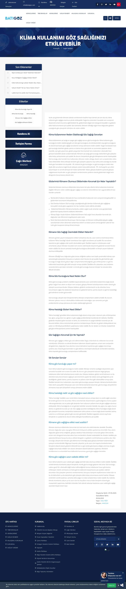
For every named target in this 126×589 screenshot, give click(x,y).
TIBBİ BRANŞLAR (42, 13)
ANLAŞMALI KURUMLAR (78, 13)
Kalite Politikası (42, 551)
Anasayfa (56, 48)
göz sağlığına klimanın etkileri (23, 122)
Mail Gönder (70, 544)
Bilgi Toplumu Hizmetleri (45, 572)
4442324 (52, 5)
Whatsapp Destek (72, 533)
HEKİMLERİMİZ (53, 13)
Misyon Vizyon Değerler (44, 533)
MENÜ (117, 18)
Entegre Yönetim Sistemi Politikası (48, 544)
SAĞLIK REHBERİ (64, 13)
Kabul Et (111, 585)
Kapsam (39, 548)
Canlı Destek (70, 541)
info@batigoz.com (29, 5)
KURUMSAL (91, 13)
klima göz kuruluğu (17, 114)
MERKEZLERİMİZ (31, 13)
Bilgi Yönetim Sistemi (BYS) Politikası (49, 555)
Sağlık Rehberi (68, 48)
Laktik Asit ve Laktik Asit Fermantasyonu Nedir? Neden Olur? (26, 93)
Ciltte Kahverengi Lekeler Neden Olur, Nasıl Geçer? (26, 83)
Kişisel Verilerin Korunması (46, 558)
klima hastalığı (31, 114)
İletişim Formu (71, 537)
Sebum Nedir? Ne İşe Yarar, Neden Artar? (25, 88)
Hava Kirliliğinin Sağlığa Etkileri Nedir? (24, 78)
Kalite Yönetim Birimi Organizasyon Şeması (48, 563)
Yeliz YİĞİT (104, 501)
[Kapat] (118, 585)
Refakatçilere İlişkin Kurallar (46, 568)
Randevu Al (70, 526)
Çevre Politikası (42, 541)
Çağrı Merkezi (71, 530)
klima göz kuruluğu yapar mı (23, 109)
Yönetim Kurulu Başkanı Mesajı (47, 530)
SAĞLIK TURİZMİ (30, 23)
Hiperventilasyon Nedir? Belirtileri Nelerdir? (26, 73)
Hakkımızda (40, 526)
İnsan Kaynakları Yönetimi (45, 537)
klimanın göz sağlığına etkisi (23, 118)
